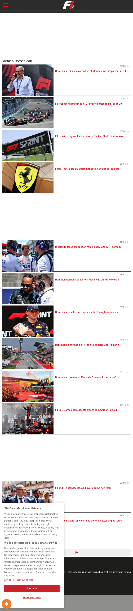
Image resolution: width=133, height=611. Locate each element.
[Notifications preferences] (6, 604)
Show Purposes (32, 597)
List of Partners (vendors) (18, 580)
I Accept (32, 588)
